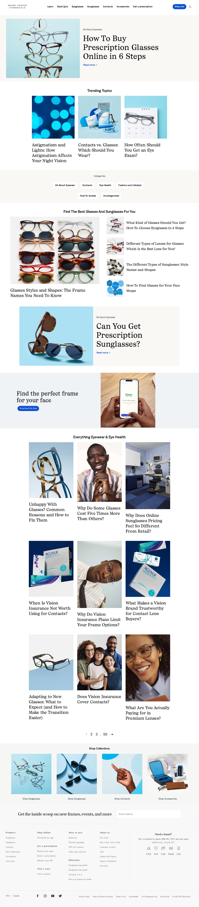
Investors (104, 866)
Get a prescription (143, 6)
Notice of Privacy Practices (103, 897)
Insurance (73, 838)
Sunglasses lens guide (78, 870)
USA (8, 896)
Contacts (108, 6)
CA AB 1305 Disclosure (181, 897)
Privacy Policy (84, 897)
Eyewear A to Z (75, 875)
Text (156, 854)
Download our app (45, 838)
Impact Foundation (108, 861)
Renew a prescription (46, 856)
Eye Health (105, 185)
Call (179, 854)
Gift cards (10, 861)
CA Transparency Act (149, 897)
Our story (104, 838)
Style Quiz (62, 6)
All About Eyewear (65, 185)
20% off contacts (76, 847)
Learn (50, 6)
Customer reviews (108, 847)
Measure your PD (44, 860)
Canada (16, 896)
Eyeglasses (77, 6)
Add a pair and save (77, 852)
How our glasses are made (80, 879)
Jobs (102, 852)
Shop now (179, 6)
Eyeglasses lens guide (78, 865)
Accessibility (133, 897)
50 (105, 734)
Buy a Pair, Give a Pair (110, 842)
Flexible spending (76, 842)
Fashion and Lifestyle (129, 185)
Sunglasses (93, 6)
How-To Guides (88, 195)
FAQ (148, 854)
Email (171, 854)
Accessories (123, 6)
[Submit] (177, 814)
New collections (13, 852)
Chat (163, 854)
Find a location (43, 874)
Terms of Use (121, 897)
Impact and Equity (108, 856)
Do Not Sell (164, 897)
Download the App (28, 408)
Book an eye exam (45, 851)
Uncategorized (111, 195)
